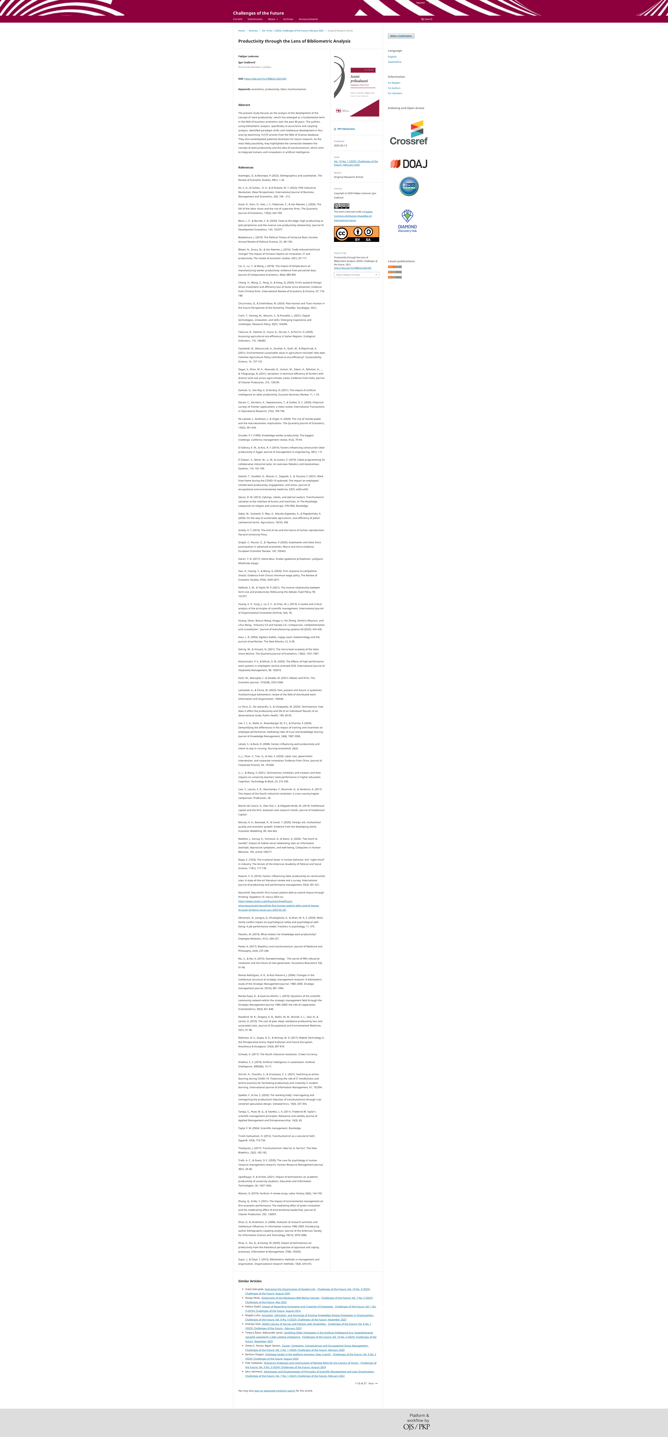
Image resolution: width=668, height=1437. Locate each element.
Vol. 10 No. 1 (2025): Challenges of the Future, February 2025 (293, 30)
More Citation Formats (348, 274)
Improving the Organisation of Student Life (290, 1289)
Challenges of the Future (258, 13)
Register (420, 2)
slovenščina (394, 61)
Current (237, 19)
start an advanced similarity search (274, 1390)
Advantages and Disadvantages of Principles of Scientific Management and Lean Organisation (319, 1371)
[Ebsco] (409, 197)
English (392, 56)
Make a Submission (401, 35)
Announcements (308, 19)
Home (241, 30)
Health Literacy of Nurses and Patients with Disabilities (294, 1324)
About (272, 19)
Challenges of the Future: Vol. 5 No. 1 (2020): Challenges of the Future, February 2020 (295, 1350)
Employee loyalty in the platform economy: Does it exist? (298, 1354)
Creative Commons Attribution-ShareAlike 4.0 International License (353, 216)
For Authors (394, 88)
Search (428, 19)
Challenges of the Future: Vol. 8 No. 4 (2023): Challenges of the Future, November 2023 (295, 1319)
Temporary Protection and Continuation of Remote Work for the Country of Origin (311, 1362)
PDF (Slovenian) (346, 128)
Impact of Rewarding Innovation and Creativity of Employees (298, 1306)
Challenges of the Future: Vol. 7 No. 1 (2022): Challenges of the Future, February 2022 (295, 1376)
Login (432, 2)
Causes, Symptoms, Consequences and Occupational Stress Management (325, 1345)
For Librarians (395, 93)
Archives (288, 19)
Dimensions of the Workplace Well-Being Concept (290, 1297)
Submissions (255, 19)
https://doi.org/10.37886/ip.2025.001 (265, 78)
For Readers (394, 82)
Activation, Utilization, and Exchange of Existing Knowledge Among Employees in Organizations (318, 1315)
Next (371, 1383)
